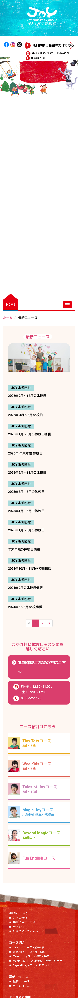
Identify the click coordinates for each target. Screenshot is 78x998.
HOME (10, 304)
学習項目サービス (24, 922)
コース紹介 (17, 943)
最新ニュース (18, 977)
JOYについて (18, 913)
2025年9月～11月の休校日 (27, 472)
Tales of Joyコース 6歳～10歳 (31, 956)
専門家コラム (21, 985)
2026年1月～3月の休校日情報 (29, 434)
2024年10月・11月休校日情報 (29, 569)
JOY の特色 (20, 917)
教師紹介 (18, 926)
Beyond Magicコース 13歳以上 (31, 965)
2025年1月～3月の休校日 (26, 530)
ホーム (8, 318)
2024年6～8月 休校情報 (25, 607)
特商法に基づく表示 (25, 931)
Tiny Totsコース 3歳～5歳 (28, 947)
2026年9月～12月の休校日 (27, 396)
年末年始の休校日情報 (24, 549)
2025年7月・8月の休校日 (26, 492)
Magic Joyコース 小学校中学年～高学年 (37, 960)
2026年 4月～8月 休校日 (25, 415)
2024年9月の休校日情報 (25, 588)
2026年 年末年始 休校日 (25, 453)
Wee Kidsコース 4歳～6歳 (29, 951)
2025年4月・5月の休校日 (26, 511)
